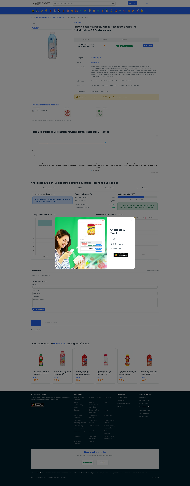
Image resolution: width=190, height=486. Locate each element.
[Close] (131, 220)
